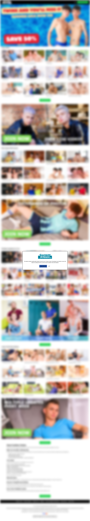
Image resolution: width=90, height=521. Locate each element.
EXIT (49, 266)
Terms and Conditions (55, 262)
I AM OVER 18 (43, 266)
